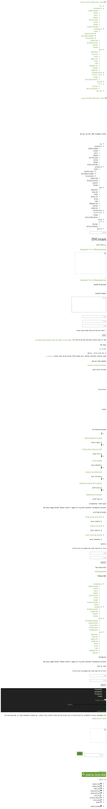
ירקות (96, 15)
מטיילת (99, 81)
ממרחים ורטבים (92, 26)
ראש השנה (94, 52)
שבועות (95, 68)
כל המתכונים (98, 8)
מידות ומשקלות (97, 72)
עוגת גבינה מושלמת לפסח (93, 438)
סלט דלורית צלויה (96, 526)
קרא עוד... (49, 356)
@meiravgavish (100, 571)
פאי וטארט (94, 40)
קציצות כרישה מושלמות (94, 494)
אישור (104, 718)
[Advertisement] (53, 115)
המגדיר (95, 77)
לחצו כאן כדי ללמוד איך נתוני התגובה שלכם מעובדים (53, 340)
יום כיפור (95, 54)
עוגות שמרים (93, 630)
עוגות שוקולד (93, 627)
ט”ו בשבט (94, 59)
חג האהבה (94, 70)
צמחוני (95, 24)
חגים (100, 49)
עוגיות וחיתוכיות (92, 42)
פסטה (96, 604)
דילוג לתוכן (102, 771)
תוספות (95, 17)
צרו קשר (99, 91)
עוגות (96, 31)
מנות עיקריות (93, 20)
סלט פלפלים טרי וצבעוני (93, 472)
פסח (96, 63)
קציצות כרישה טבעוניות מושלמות (90, 483)
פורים (96, 61)
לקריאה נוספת (97, 718)
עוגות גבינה (90, 38)
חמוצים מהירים (97, 460)
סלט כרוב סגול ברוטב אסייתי (92, 449)
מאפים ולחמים (93, 10)
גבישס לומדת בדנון (91, 79)
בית (101, 6)
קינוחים (95, 45)
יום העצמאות (93, 65)
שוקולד (95, 47)
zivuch (70, 704)
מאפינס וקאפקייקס (87, 36)
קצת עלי (95, 86)
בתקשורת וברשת (92, 88)
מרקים (96, 22)
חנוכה (96, 56)
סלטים (96, 13)
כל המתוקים (98, 29)
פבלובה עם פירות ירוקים (94, 535)
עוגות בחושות (89, 33)
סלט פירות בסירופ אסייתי (93, 517)
